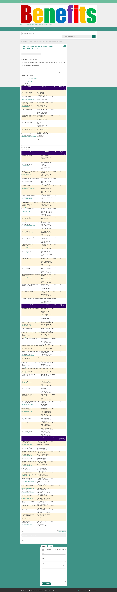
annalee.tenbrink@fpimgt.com (27, 99)
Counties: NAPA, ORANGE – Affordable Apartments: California (37, 47)
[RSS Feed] (21, 1)
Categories (29, 29)
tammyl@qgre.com (25, 475)
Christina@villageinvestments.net (28, 481)
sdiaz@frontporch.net (26, 211)
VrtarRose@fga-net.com (26, 198)
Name (43, 553)
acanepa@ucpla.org (25, 207)
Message (44, 567)
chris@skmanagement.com (27, 377)
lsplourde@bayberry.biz (26, 93)
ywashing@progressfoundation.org (29, 131)
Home (23, 29)
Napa (60, 531)
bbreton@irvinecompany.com (27, 337)
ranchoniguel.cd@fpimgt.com (27, 419)
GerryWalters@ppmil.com (27, 404)
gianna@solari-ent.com (26, 389)
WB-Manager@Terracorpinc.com (28, 136)
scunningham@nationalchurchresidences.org (31, 232)
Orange (64, 531)
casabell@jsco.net (25, 220)
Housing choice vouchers (32, 78)
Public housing (30, 81)
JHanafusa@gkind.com (26, 247)
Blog (35, 29)
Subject (43, 563)
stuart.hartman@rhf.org (26, 165)
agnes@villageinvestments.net (28, 188)
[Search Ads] (94, 36)
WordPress (93, 590)
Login (95, 1)
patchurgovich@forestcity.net (27, 488)
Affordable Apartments (32, 41)
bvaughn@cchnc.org (25, 106)
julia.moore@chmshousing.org (28, 225)
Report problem (26, 540)
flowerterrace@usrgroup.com (27, 492)
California (26, 41)
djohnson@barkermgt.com (27, 459)
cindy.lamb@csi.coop (26, 325)
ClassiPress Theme (79, 590)
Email (43, 558)
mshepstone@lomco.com (26, 252)
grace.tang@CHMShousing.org (28, 240)
